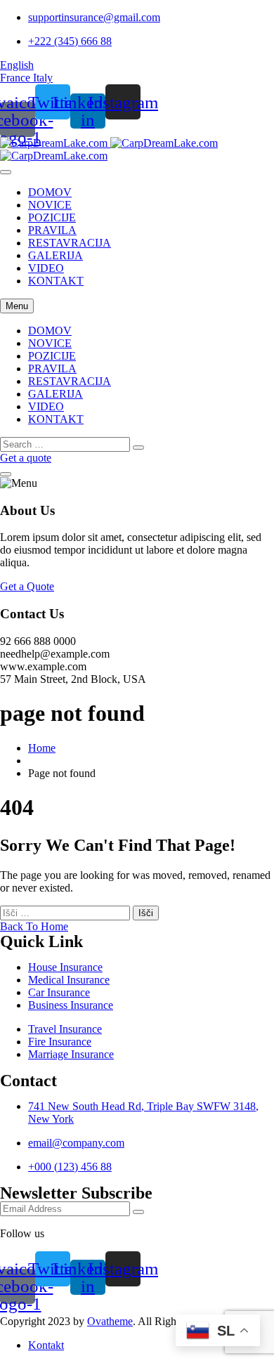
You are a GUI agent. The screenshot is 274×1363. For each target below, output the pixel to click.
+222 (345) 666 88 (70, 41)
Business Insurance (70, 1005)
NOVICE (50, 205)
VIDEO (46, 268)
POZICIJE (52, 217)
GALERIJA (55, 255)
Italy (43, 78)
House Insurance (65, 967)
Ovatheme (110, 1321)
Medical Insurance (69, 980)
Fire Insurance (59, 1042)
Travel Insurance (65, 1029)
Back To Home (34, 926)
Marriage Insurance (71, 1054)
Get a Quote (27, 586)
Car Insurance (59, 992)
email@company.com (76, 1143)
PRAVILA (52, 230)
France (16, 78)
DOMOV (50, 192)
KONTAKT (56, 281)
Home (42, 748)
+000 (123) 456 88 (70, 1167)
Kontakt (46, 1345)
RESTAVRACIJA (69, 243)
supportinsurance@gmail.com (94, 17)
